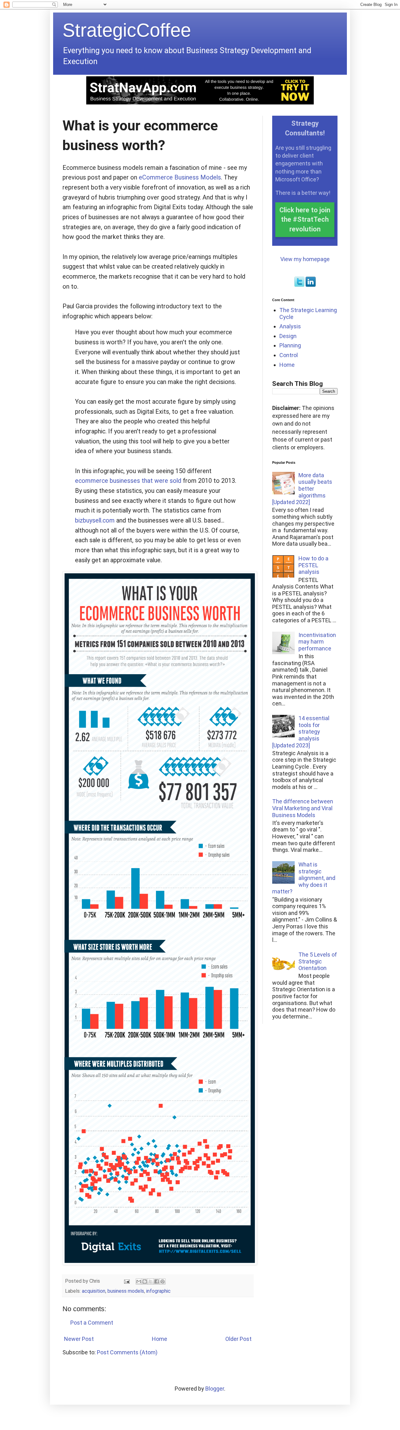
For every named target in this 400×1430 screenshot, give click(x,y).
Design (288, 336)
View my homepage (305, 259)
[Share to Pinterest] (162, 1281)
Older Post (238, 1339)
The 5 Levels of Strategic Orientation (317, 961)
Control (288, 355)
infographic (158, 1291)
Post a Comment (91, 1322)
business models (126, 1291)
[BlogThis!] (145, 1281)
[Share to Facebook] (156, 1281)
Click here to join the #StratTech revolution (304, 219)
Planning (290, 345)
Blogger (214, 1388)
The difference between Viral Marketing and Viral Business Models (302, 808)
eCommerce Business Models (180, 177)
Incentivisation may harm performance (317, 642)
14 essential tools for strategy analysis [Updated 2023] (300, 731)
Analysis (290, 326)
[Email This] (139, 1281)
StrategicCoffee (126, 30)
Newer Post (79, 1339)
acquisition (93, 1291)
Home (159, 1339)
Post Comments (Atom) (127, 1352)
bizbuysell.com (95, 520)
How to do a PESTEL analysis (313, 565)
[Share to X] (151, 1281)
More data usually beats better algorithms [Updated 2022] (302, 488)
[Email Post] (126, 1281)
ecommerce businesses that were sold (128, 480)
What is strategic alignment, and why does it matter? (303, 878)
